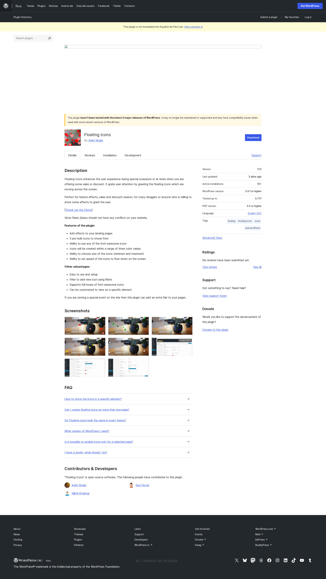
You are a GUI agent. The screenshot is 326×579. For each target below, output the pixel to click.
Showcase (80, 528)
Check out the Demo (79, 210)
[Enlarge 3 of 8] (188, 321)
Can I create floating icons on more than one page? (97, 409)
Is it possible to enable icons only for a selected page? (99, 441)
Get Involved (202, 528)
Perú (48, 560)
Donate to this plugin (215, 329)
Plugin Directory (23, 17)
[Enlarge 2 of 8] (144, 321)
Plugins (78, 539)
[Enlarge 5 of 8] (144, 342)
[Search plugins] (49, 38)
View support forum (214, 295)
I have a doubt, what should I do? (86, 452)
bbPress (261, 539)
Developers (141, 539)
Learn (137, 528)
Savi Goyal (142, 485)
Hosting (18, 539)
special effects (252, 228)
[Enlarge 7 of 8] (101, 363)
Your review (209, 267)
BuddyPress (263, 545)
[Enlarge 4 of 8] (101, 342)
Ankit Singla (95, 140)
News (17, 534)
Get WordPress (310, 5)
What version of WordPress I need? (87, 431)
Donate (200, 539)
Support (256, 155)
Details (72, 155)
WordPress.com (265, 528)
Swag (199, 545)
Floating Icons (245, 221)
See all (257, 267)
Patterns (79, 545)
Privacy (18, 545)
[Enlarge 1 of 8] (101, 321)
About (17, 528)
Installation (110, 155)
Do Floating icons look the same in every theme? (95, 420)
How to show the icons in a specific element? (93, 399)
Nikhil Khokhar (81, 493)
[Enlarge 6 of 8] (188, 342)
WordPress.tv (143, 545)
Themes (78, 534)
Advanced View (212, 237)
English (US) (254, 213)
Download (253, 137)
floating (231, 221)
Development (133, 155)
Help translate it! (193, 26)
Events (199, 534)
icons (257, 221)
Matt (259, 534)
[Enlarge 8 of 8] (144, 363)
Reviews (90, 155)
